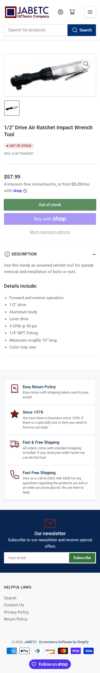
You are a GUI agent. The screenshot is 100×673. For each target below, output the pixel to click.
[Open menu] (90, 12)
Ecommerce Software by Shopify (64, 642)
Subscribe (82, 557)
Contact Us (14, 605)
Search (85, 30)
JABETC (30, 642)
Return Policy (15, 619)
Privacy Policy (16, 612)
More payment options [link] (50, 232)
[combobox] (50, 30)
